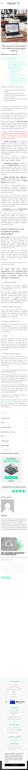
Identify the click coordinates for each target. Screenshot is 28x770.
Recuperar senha (14, 732)
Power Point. (16, 289)
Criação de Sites (14, 712)
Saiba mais (5, 577)
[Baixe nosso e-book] (11, 469)
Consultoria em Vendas (14, 719)
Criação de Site (9, 553)
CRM (14, 715)
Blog (3, 553)
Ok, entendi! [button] (15, 764)
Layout (13, 77)
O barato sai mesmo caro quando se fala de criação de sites (18, 82)
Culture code (14, 696)
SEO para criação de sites (18, 75)
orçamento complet (9, 401)
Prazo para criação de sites (18, 78)
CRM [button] (2, 423)
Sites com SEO (15, 326)
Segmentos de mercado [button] (8, 432)
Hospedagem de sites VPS (14, 717)
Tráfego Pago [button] (5, 441)
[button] (1, 3)
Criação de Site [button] (5, 418)
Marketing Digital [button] (6, 427)
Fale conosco (14, 740)
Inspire (14, 694)
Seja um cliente (14, 737)
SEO (14, 721)
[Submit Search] (25, 413)
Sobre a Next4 (14, 684)
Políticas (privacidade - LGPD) (14, 689)
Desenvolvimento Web (10, 554)
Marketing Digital (14, 710)
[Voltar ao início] (14, 3)
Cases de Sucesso (14, 687)
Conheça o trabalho (16, 70)
